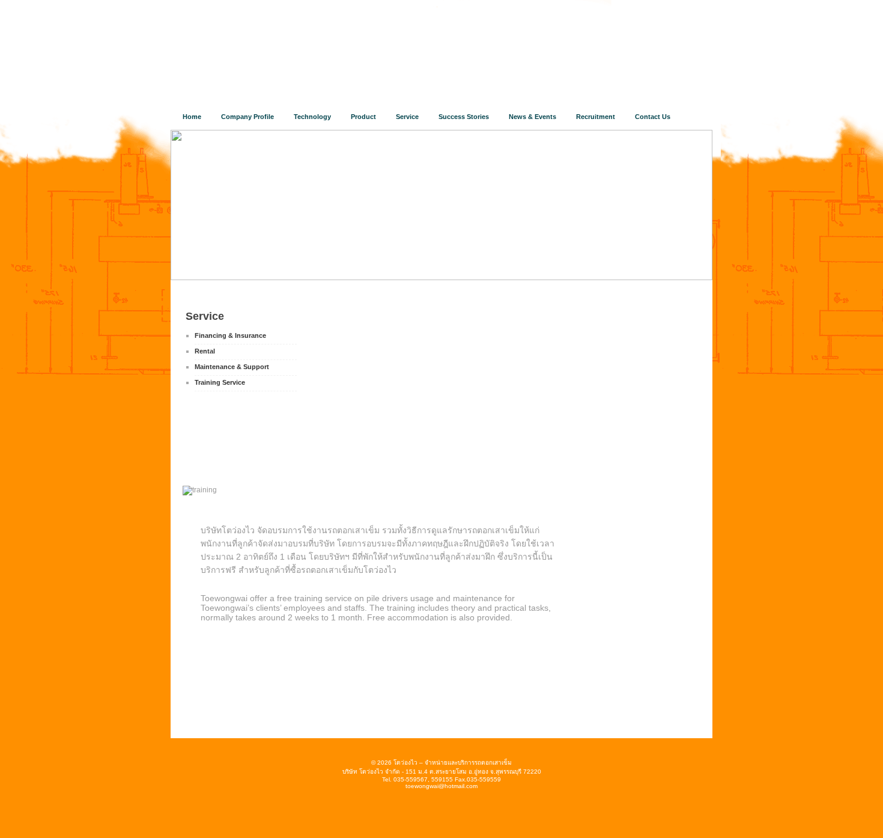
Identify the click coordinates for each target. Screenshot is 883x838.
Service (205, 316)
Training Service (220, 382)
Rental (205, 351)
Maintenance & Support (232, 366)
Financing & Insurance (230, 335)
